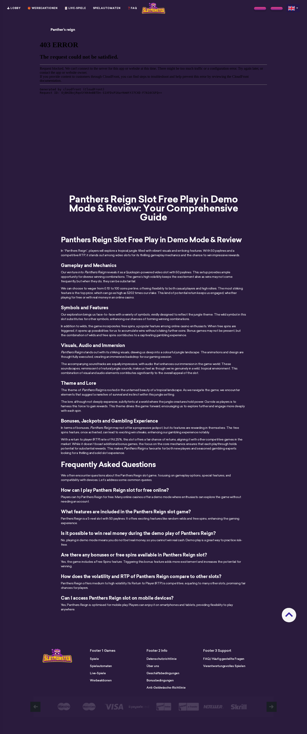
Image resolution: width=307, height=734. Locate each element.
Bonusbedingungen (160, 680)
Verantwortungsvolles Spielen (224, 666)
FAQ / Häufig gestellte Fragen (223, 659)
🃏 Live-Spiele (75, 8)
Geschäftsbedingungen (163, 673)
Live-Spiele (98, 673)
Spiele (94, 659)
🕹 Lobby (14, 8)
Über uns (153, 666)
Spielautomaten (107, 8)
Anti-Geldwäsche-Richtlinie (166, 687)
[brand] (260, 8)
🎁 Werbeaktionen (43, 8)
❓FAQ (132, 8)
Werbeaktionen (100, 680)
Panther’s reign (63, 29)
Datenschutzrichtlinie (162, 659)
